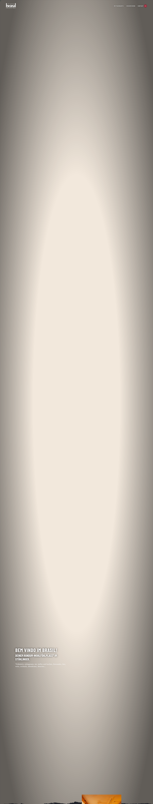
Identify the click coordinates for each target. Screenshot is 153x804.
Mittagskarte (119, 6)
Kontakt (141, 6)
